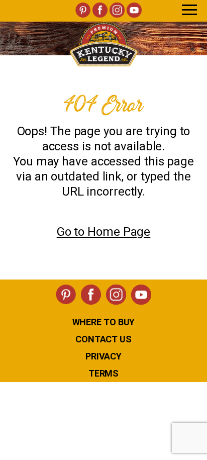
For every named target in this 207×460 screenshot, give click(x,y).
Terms (103, 373)
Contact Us (103, 339)
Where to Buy (103, 322)
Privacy (103, 356)
